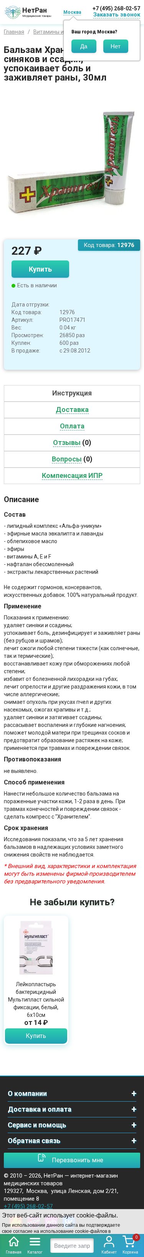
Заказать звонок (116, 14)
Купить (40, 269)
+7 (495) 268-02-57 (116, 8)
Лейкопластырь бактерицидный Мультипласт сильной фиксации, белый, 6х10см (36, 999)
